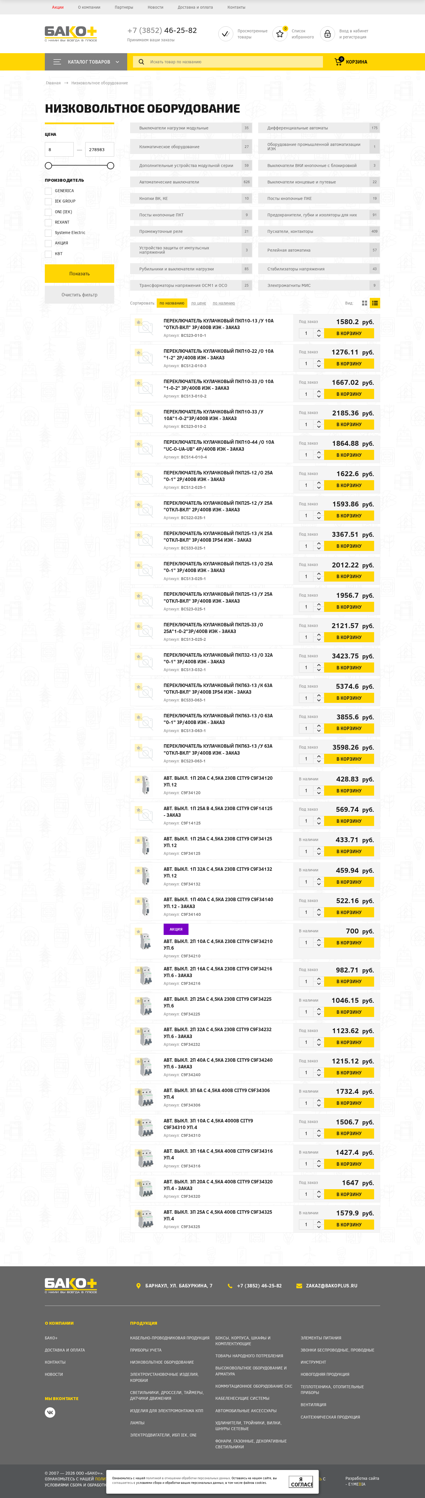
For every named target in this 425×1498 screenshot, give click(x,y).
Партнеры (124, 7)
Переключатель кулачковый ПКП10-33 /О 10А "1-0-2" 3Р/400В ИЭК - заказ (219, 384)
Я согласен (302, 1482)
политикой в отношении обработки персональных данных (188, 1478)
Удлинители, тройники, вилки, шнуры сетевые (248, 1425)
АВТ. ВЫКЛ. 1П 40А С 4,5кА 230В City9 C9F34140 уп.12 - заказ (218, 902)
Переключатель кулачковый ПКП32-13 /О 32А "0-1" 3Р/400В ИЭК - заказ (218, 658)
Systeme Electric (70, 232)
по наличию (224, 303)
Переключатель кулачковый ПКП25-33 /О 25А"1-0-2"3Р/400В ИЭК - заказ (213, 627)
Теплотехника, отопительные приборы (332, 1389)
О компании (89, 7)
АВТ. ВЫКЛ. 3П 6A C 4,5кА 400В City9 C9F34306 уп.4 (217, 1093)
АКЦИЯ (61, 243)
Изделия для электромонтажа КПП (166, 1410)
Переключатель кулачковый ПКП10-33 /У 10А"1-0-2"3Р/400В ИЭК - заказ (213, 415)
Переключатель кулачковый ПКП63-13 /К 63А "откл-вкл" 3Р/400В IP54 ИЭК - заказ (218, 688)
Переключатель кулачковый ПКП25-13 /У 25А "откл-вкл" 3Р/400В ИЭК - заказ (218, 597)
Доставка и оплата (195, 7)
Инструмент (313, 1362)
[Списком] (375, 303)
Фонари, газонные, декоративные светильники (251, 1443)
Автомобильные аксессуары (246, 1410)
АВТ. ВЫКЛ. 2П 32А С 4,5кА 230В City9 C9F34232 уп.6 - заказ (217, 1032)
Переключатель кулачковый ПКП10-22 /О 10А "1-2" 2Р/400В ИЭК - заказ (219, 354)
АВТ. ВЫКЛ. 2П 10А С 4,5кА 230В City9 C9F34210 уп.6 (218, 944)
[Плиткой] (364, 303)
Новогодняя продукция (325, 1374)
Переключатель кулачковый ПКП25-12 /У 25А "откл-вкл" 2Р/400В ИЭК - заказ (218, 506)
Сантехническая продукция (330, 1417)
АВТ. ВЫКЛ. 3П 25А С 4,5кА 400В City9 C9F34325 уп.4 (218, 1215)
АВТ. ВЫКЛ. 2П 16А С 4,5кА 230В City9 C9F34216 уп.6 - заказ (218, 972)
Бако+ (51, 1338)
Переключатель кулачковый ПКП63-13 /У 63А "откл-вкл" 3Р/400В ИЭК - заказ (218, 749)
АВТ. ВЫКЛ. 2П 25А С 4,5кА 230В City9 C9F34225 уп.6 (217, 1002)
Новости (155, 7)
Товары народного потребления (249, 1355)
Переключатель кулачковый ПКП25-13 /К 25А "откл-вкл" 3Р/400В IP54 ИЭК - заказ (218, 536)
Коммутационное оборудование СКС (253, 1386)
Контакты (236, 7)
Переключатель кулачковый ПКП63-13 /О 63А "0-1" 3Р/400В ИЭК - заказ (218, 718)
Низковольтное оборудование (99, 83)
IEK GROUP (65, 201)
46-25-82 (162, 30)
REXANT (62, 222)
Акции (58, 7)
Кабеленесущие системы (242, 1398)
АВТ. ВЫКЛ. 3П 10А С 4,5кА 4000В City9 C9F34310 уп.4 (208, 1124)
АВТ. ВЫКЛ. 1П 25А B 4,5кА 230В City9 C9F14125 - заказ (218, 811)
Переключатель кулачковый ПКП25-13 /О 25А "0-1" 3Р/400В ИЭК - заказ (218, 566)
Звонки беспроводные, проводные (337, 1350)
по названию (172, 303)
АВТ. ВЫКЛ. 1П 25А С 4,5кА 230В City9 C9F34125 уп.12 (218, 842)
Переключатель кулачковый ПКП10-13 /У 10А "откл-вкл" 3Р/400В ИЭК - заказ (219, 324)
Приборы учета (146, 1350)
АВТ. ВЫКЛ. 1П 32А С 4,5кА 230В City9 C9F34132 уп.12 (218, 872)
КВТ (58, 253)
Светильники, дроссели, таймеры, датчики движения (167, 1395)
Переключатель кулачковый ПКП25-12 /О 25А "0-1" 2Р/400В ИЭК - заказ (218, 475)
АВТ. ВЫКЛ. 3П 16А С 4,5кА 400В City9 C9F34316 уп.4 (218, 1154)
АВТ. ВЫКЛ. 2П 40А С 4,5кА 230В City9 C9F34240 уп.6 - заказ (218, 1063)
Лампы (137, 1422)
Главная (53, 83)
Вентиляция (313, 1404)
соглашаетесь (122, 1482)
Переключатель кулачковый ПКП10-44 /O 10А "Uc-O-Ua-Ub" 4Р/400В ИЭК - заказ (219, 445)
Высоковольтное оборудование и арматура (251, 1370)
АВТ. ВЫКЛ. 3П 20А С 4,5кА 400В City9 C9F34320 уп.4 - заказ (218, 1184)
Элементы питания (321, 1338)
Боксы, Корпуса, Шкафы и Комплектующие (243, 1340)
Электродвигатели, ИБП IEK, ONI (163, 1435)
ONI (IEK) (63, 211)
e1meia (356, 1484)
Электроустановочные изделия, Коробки (164, 1377)
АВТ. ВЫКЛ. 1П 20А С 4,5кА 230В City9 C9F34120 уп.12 (218, 781)
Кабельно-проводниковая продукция (169, 1338)
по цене (198, 303)
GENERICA (64, 190)
